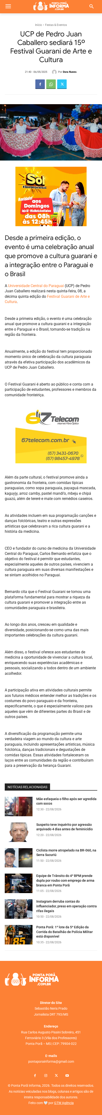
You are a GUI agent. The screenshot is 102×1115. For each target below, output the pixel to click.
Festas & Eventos (56, 25)
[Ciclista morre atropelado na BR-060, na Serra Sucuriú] (18, 858)
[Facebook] (40, 84)
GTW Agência (64, 1103)
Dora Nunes (70, 71)
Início (38, 25)
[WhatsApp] (51, 84)
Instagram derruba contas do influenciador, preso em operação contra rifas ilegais (66, 906)
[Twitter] (62, 84)
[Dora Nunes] (55, 72)
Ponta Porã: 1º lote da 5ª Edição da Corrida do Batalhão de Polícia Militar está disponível (64, 931)
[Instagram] (46, 1076)
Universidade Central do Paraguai (36, 286)
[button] (91, 6)
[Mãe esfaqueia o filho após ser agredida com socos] (18, 806)
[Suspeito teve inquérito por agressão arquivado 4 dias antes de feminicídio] (18, 832)
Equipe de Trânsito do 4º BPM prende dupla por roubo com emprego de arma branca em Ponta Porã (65, 880)
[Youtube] (67, 1076)
